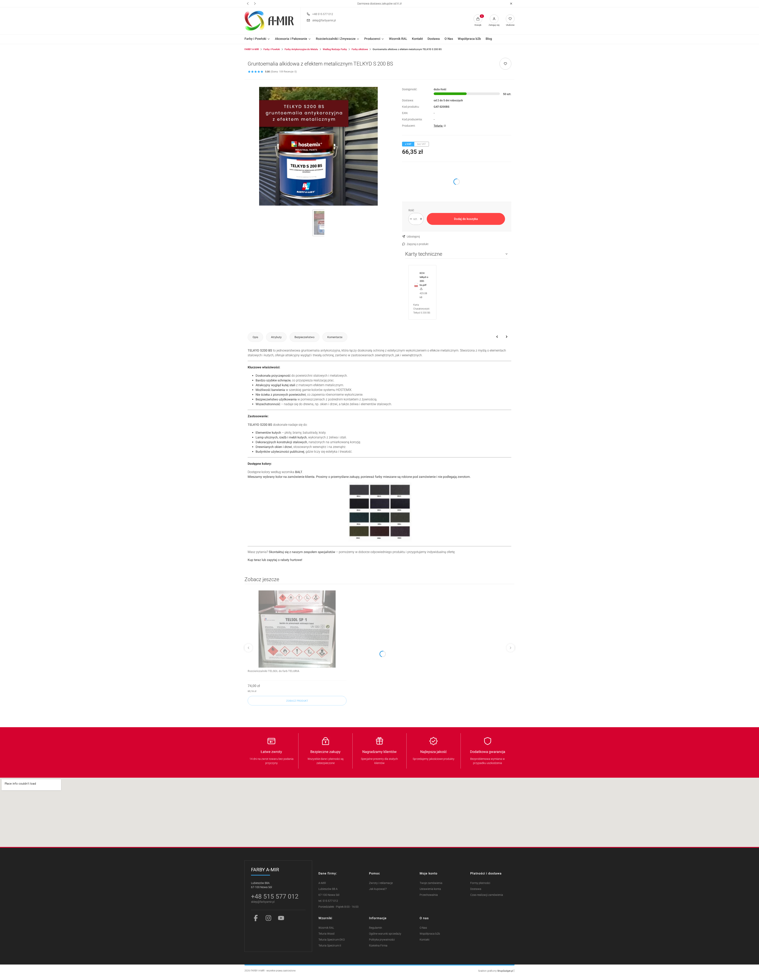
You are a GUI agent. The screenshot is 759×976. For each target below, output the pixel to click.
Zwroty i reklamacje (381, 883)
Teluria (438, 125)
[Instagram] (268, 918)
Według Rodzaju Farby (335, 49)
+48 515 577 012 (322, 14)
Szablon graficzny (495, 970)
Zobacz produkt (297, 700)
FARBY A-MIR (252, 49)
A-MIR (322, 883)
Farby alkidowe (360, 49)
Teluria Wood (326, 933)
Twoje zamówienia (431, 883)
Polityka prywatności (382, 939)
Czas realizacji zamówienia (486, 895)
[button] (511, 4)
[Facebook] (256, 918)
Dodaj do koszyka (466, 219)
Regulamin (375, 927)
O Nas (423, 927)
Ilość (411, 210)
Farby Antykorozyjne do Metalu (301, 49)
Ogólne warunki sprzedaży (385, 933)
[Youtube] (281, 918)
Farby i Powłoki (271, 49)
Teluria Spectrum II (329, 945)
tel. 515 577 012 (328, 901)
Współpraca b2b (430, 933)
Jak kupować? (378, 889)
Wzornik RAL (326, 927)
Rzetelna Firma (378, 945)
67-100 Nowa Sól (328, 895)
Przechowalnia (429, 895)
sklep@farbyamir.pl (324, 20)
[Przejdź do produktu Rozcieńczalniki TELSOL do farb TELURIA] (297, 629)
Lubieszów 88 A (328, 889)
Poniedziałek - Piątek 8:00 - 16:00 (338, 907)
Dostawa (475, 889)
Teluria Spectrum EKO (331, 939)
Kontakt (425, 939)
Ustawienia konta (430, 889)
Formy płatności (480, 883)
